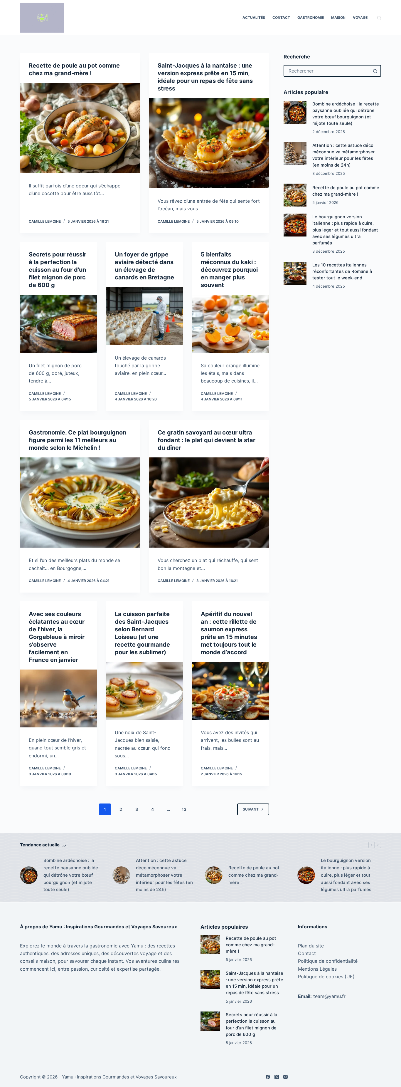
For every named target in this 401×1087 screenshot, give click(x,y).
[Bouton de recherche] (375, 71)
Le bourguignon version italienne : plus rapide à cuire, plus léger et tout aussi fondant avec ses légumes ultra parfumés (345, 230)
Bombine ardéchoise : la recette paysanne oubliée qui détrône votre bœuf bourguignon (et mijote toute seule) (70, 875)
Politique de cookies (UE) (326, 976)
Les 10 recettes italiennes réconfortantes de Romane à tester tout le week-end (342, 271)
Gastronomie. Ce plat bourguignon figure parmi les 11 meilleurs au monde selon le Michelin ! (77, 440)
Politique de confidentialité (328, 961)
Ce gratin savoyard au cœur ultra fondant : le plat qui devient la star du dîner (206, 440)
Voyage (360, 17)
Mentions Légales (317, 969)
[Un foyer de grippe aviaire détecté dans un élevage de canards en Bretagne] (144, 316)
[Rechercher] (379, 18)
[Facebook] (268, 1077)
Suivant (251, 809)
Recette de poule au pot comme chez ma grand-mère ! (253, 875)
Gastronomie (310, 17)
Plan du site (311, 946)
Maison (338, 17)
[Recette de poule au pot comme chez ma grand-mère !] (80, 128)
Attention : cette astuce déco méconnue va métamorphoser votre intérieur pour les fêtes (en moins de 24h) (164, 875)
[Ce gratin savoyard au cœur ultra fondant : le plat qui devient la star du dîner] (209, 502)
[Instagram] (285, 1077)
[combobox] (327, 71)
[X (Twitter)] (276, 1077)
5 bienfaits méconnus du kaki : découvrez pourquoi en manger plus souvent (229, 269)
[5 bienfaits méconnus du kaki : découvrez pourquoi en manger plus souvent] (230, 324)
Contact (281, 17)
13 (184, 809)
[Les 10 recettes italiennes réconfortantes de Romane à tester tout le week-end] (295, 272)
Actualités (253, 17)
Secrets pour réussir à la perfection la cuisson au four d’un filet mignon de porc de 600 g (57, 269)
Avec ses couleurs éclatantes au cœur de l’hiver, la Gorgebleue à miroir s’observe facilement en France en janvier (57, 636)
